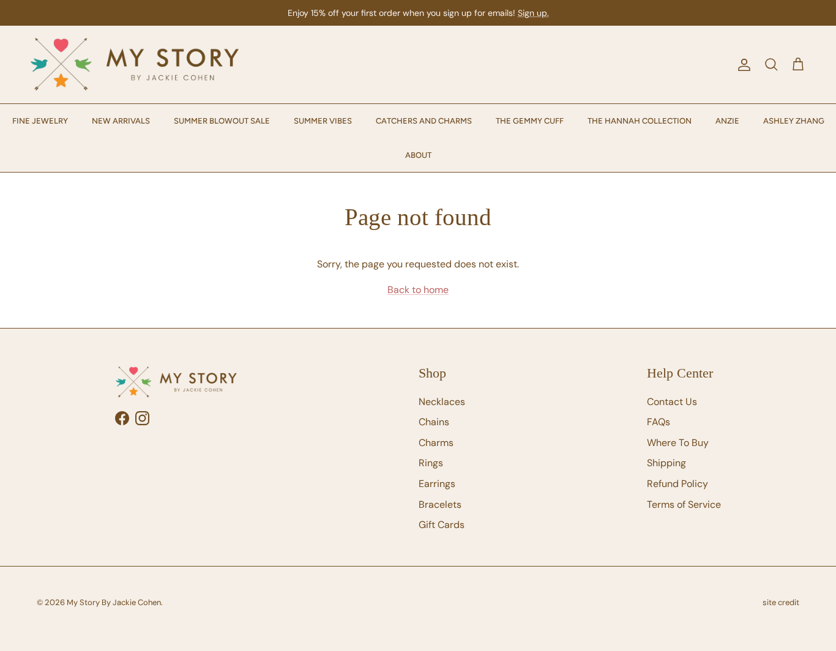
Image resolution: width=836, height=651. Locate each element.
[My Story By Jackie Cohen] (135, 64)
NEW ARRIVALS (121, 120)
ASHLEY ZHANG (793, 120)
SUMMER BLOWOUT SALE (222, 120)
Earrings (437, 483)
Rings (431, 462)
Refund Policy (677, 483)
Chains (434, 421)
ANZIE (727, 120)
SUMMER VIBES (323, 120)
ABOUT (418, 155)
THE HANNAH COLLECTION (640, 120)
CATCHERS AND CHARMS (424, 120)
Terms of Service (684, 504)
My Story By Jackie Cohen (114, 602)
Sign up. (533, 12)
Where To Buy (678, 442)
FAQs (658, 421)
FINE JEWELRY (40, 120)
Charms (436, 442)
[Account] (742, 65)
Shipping (666, 462)
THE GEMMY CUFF (530, 120)
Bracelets (440, 504)
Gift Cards (442, 524)
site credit (781, 602)
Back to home (418, 289)
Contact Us (672, 401)
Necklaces (442, 401)
